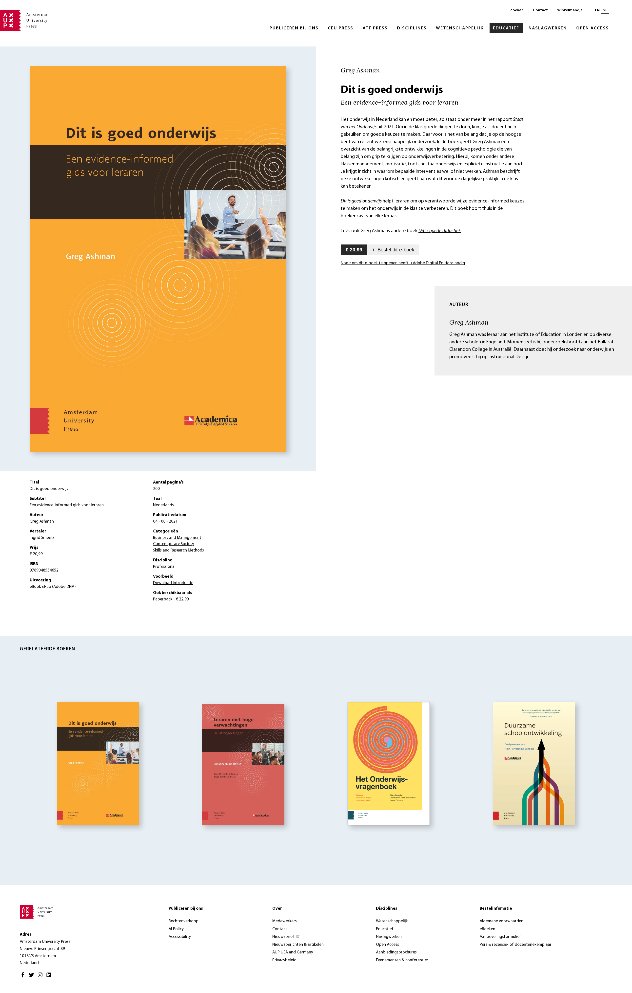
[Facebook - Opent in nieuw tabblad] (24, 977)
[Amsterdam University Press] (24, 21)
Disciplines (412, 28)
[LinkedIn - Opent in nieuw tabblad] (50, 977)
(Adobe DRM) (64, 587)
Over (277, 908)
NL (605, 10)
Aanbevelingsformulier (500, 937)
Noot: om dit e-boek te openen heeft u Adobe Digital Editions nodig (403, 263)
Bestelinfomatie (496, 908)
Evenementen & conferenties (402, 960)
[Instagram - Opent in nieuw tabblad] (41, 977)
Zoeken (517, 10)
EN (597, 10)
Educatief (506, 28)
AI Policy (176, 929)
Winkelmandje (570, 10)
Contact (540, 10)
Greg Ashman (469, 322)
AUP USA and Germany (292, 952)
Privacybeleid (284, 960)
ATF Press (375, 28)
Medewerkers (284, 921)
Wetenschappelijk (460, 28)
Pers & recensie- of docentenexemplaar (516, 945)
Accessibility (180, 937)
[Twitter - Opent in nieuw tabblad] (32, 977)
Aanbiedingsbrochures (396, 952)
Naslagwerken (548, 28)
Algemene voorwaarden (501, 921)
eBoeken (487, 929)
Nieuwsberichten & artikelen (298, 945)
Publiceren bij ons (294, 28)
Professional (164, 567)
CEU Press (340, 28)
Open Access (592, 28)
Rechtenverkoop (183, 921)
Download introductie (173, 583)
